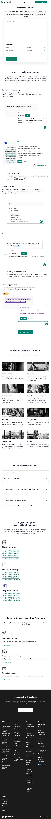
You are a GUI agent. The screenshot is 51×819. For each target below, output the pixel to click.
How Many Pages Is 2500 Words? (11, 593)
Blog (15, 750)
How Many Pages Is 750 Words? (10, 559)
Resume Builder (29, 778)
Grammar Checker (30, 724)
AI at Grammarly (17, 741)
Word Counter (29, 751)
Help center (4, 799)
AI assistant (16, 739)
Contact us (4, 801)
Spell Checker (29, 780)
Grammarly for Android (5, 768)
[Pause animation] (3, 233)
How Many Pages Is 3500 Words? (11, 597)
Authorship (28, 769)
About (39, 726)
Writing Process (17, 748)
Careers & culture (42, 734)
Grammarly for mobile (5, 759)
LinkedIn (5, 810)
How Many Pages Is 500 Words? (10, 555)
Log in (32, 2)
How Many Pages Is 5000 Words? (11, 600)
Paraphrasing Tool (30, 740)
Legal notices (41, 761)
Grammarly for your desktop (6, 727)
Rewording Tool (6, 645)
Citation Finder (29, 771)
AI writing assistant (18, 745)
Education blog (17, 754)
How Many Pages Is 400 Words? (10, 553)
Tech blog (16, 752)
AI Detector (5, 679)
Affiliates (40, 739)
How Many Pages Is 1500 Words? (10, 578)
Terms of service (41, 748)
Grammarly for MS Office (6, 752)
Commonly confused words (18, 760)
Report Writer (5, 662)
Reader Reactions (29, 776)
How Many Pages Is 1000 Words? (10, 574)
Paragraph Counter (30, 755)
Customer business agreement (42, 751)
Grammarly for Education (17, 736)
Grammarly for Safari (5, 743)
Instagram (5, 805)
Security (40, 757)
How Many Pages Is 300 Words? (10, 552)
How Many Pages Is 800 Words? (10, 572)
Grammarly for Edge (6, 749)
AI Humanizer (29, 733)
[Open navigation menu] (48, 2)
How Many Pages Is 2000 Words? (11, 579)
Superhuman (42, 724)
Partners (40, 741)
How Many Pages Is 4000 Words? (11, 599)
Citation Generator (30, 735)
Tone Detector (29, 749)
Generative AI (17, 743)
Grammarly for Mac (6, 733)
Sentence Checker (30, 782)
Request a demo (26, 2)
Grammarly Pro (17, 726)
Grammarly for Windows (5, 731)
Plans (15, 724)
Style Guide (28, 760)
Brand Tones (28, 767)
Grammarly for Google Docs (5, 755)
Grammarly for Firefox (5, 746)
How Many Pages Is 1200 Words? (10, 576)
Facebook (5, 803)
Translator (28, 742)
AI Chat (27, 744)
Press (39, 737)
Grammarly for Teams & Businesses (18, 729)
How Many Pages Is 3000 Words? (11, 595)
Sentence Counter (30, 758)
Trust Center (40, 743)
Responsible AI (41, 732)
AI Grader (28, 773)
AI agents (28, 728)
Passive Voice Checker (29, 789)
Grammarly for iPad (6, 765)
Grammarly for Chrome (5, 740)
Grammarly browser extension (6, 736)
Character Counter (30, 753)
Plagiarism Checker (30, 726)
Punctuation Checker (28, 785)
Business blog (17, 757)
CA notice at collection (40, 754)
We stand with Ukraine (41, 730)
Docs (3, 724)
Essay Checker (29, 737)
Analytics (28, 764)
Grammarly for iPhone (5, 762)
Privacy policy (41, 746)
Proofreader (28, 791)
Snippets (28, 762)
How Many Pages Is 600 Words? (10, 557)
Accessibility (40, 759)
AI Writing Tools (29, 746)
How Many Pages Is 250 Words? (10, 550)
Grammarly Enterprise (16, 733)
